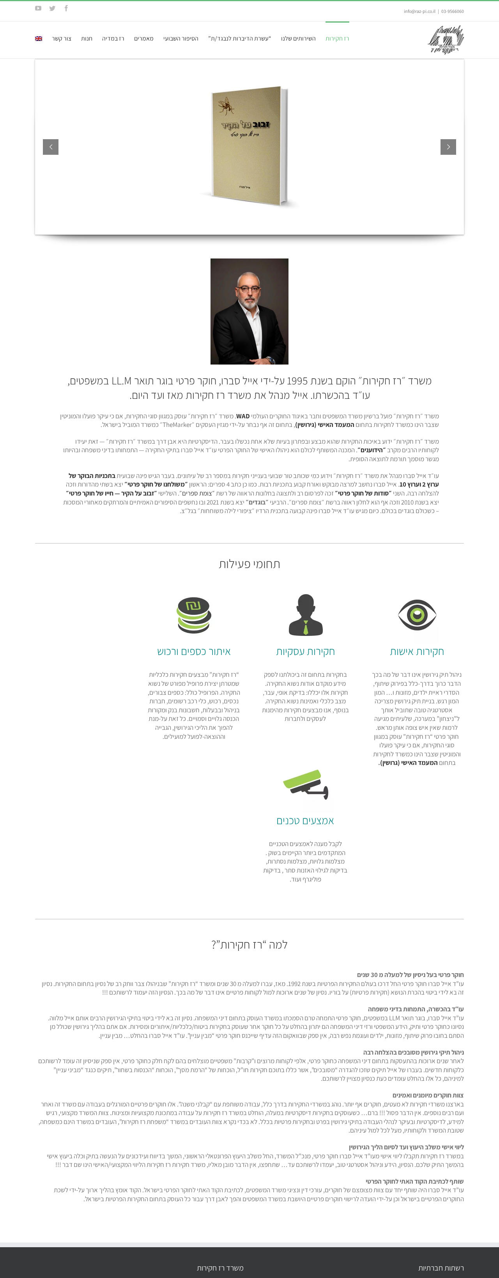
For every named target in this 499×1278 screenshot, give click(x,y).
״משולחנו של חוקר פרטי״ (156, 484)
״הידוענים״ (371, 450)
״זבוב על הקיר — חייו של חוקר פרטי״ (111, 493)
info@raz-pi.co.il (419, 11)
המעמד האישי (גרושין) (409, 762)
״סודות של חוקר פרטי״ (363, 493)
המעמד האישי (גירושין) (324, 424)
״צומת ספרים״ (197, 493)
